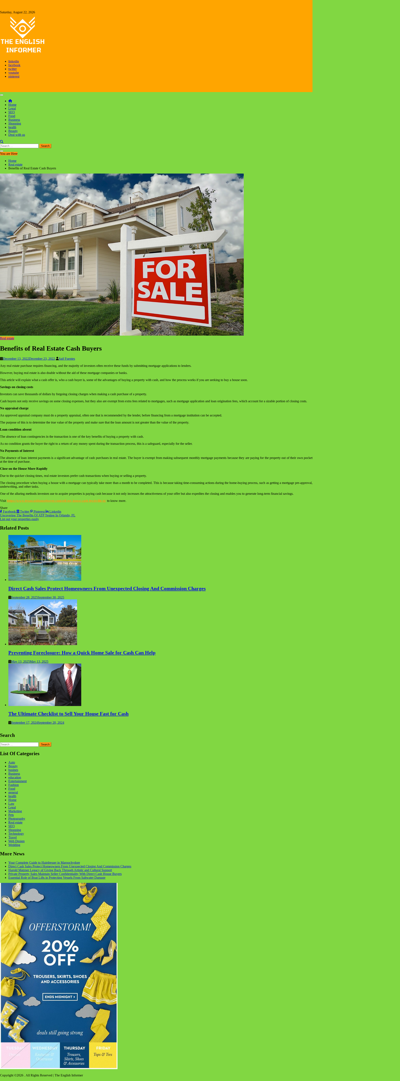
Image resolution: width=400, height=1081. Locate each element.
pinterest (13, 76)
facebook (14, 65)
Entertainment (17, 781)
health (12, 127)
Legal (12, 108)
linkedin (13, 61)
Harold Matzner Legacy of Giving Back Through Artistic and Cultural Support (60, 870)
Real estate (7, 338)
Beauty (13, 131)
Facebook (9, 511)
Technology (16, 833)
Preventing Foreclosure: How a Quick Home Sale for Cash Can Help (81, 652)
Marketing (15, 811)
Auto (11, 762)
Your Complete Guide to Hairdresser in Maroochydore (44, 862)
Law (11, 803)
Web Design (16, 841)
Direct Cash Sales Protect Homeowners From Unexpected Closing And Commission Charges (107, 588)
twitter (12, 69)
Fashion (13, 785)
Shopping (14, 123)
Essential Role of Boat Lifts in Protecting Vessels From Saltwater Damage (56, 877)
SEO (11, 112)
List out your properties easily (19, 519)
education (14, 777)
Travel (12, 837)
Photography (16, 818)
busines (13, 770)
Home (12, 104)
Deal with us (16, 134)
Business (14, 119)
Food (11, 116)
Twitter (24, 511)
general (13, 792)
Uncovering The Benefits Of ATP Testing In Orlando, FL (37, 515)
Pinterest (39, 511)
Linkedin (55, 511)
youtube (13, 72)
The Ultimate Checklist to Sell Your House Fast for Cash (68, 713)
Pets (11, 815)
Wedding (14, 845)
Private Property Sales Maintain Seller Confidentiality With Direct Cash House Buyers (65, 874)
